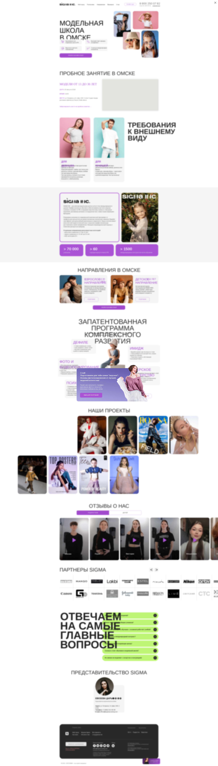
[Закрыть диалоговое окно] (215, 3)
